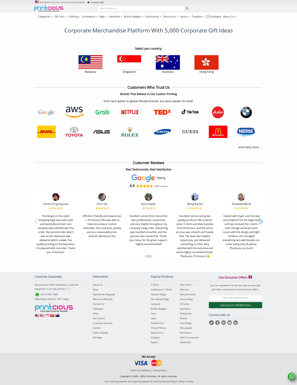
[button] (36, 221)
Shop (95, 289)
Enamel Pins (157, 323)
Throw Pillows (158, 327)
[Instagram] (224, 322)
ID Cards (184, 303)
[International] (37, 316)
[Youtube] (230, 322)
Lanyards (156, 303)
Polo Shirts (185, 284)
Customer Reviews (102, 323)
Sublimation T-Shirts (161, 289)
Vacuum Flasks (188, 294)
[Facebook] (218, 322)
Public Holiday (100, 332)
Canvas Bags (186, 299)
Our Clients (99, 318)
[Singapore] (47, 316)
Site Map (97, 337)
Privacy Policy (160, 370)
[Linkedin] (235, 322)
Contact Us (98, 303)
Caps (153, 318)
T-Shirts (155, 284)
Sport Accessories (189, 337)
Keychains (185, 308)
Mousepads (186, 327)
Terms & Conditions (140, 370)
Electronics (185, 332)
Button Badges (158, 308)
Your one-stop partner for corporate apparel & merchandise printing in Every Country (148, 381)
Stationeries (157, 332)
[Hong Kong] (52, 316)
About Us (98, 284)
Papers (154, 342)
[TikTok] (212, 322)
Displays (155, 337)
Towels (183, 318)
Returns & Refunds (103, 299)
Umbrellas (185, 342)
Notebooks (186, 313)
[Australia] (57, 316)
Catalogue (215, 16)
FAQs (96, 313)
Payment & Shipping (103, 294)
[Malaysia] (42, 316)
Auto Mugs (186, 323)
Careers (97, 327)
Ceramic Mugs (158, 294)
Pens (153, 313)
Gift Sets (184, 289)
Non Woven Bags (160, 299)
